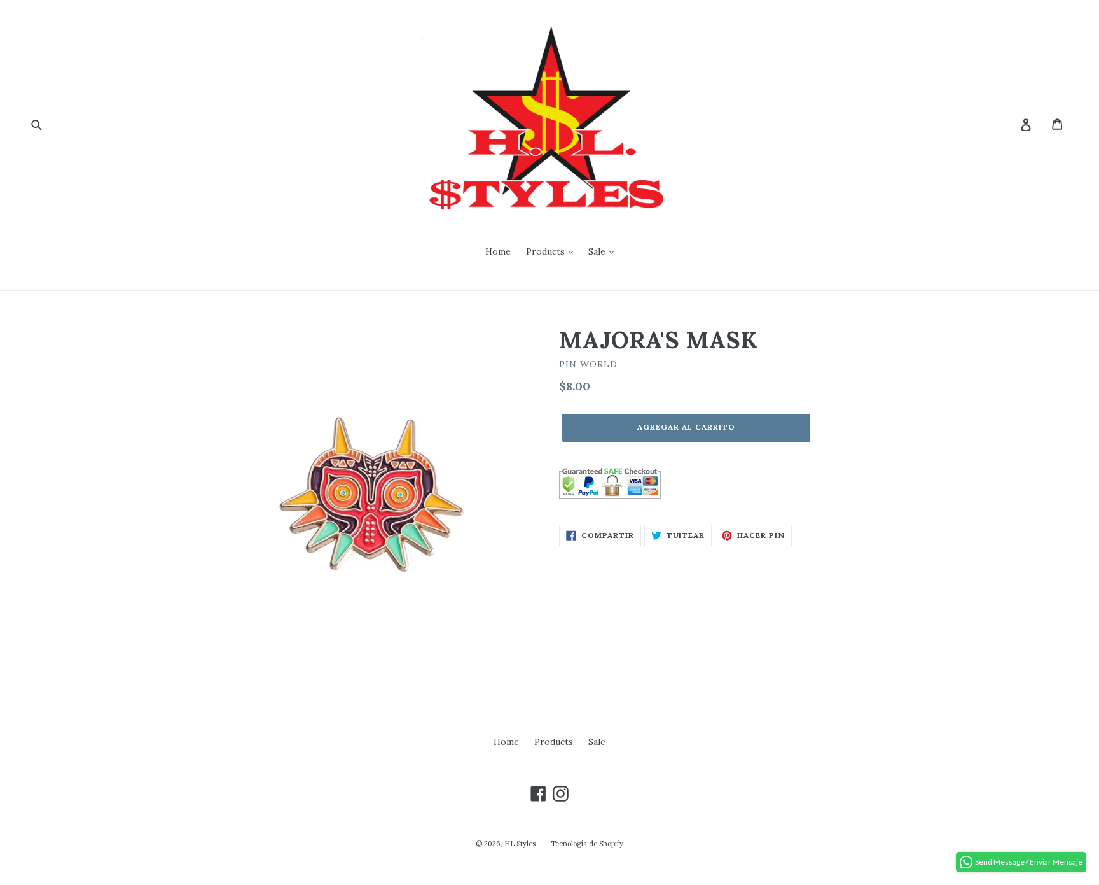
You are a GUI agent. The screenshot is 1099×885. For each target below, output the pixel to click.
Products (546, 251)
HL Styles (520, 843)
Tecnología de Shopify (587, 843)
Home (498, 251)
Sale (598, 251)
